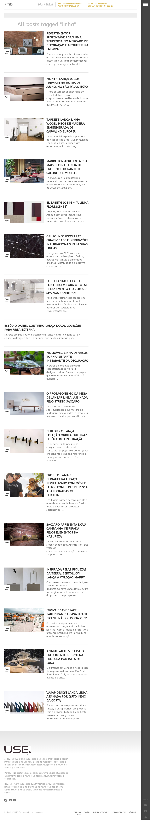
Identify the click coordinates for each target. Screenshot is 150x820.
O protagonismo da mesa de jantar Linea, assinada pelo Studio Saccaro (67, 397)
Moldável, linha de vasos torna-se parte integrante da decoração (67, 356)
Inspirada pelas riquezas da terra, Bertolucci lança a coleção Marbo (66, 573)
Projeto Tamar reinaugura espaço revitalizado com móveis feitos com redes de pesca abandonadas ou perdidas (67, 485)
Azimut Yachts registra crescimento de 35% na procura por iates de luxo (65, 657)
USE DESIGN (76, 812)
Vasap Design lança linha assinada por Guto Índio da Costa (66, 696)
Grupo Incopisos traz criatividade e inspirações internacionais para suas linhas (67, 242)
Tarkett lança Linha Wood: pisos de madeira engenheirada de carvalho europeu (65, 125)
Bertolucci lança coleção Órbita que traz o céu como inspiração (66, 435)
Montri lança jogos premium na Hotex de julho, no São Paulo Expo (67, 82)
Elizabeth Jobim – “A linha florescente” (67, 204)
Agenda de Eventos (101, 812)
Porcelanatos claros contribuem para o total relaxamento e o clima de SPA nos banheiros (67, 287)
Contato (78, 815)
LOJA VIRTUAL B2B (119, 812)
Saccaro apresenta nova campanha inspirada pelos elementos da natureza (66, 530)
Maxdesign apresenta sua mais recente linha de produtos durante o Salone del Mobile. (66, 167)
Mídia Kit (132, 812)
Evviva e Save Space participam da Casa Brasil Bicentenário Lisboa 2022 (67, 614)
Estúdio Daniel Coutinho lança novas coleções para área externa (42, 327)
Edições (87, 812)
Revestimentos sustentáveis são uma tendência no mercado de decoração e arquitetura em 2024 (67, 41)
